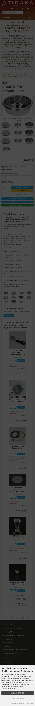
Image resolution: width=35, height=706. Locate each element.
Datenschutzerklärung (17, 703)
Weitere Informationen (17, 698)
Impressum (30, 703)
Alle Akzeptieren (17, 693)
